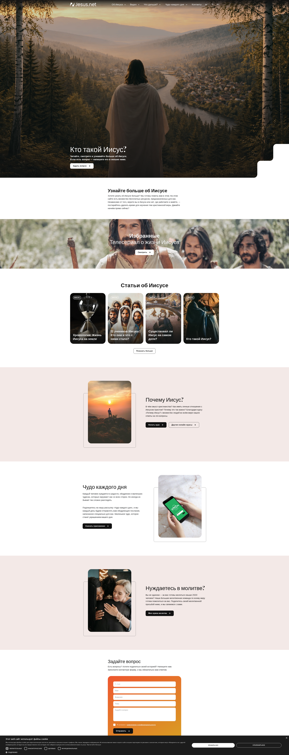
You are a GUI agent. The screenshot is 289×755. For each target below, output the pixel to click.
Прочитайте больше (94, 745)
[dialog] (144, 745)
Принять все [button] (213, 745)
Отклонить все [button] (259, 745)
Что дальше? (151, 4)
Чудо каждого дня (174, 4)
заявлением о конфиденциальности (141, 725)
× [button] (286, 738)
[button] (95, 752)
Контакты (197, 4)
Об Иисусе (117, 4)
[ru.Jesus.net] (83, 4)
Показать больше (144, 351)
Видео (133, 4)
